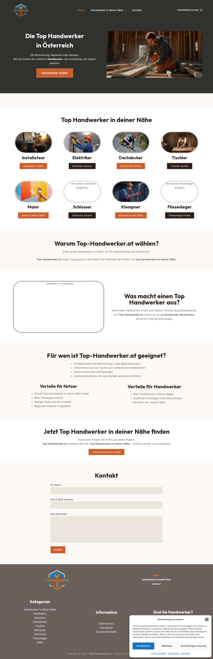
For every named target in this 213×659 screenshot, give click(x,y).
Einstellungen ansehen (194, 645)
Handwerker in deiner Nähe (107, 10)
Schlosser (40, 634)
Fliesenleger (40, 638)
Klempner (40, 630)
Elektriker (40, 617)
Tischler (40, 626)
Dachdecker (40, 621)
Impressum (185, 653)
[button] (206, 619)
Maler (40, 642)
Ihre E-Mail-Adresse (62, 499)
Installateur (40, 613)
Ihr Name (56, 484)
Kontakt (137, 10)
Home (81, 10)
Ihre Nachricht (59, 514)
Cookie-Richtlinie (158, 653)
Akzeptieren (143, 645)
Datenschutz (173, 653)
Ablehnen (167, 645)
